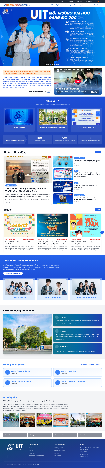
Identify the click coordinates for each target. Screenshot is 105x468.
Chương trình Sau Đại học (52, 297)
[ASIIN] (52, 36)
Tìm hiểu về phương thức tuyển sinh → (91, 364)
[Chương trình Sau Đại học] (52, 287)
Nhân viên (79, 1)
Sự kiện (31, 450)
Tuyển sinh (59, 5)
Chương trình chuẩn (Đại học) (21, 371)
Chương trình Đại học (19, 297)
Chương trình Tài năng (68, 371)
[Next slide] (103, 36)
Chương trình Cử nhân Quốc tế (21, 381)
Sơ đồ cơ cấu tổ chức (55, 127)
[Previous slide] (2, 36)
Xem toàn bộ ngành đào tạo (13, 273)
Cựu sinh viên (88, 1)
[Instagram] (17, 456)
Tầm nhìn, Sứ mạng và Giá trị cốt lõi (21, 127)
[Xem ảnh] (11, 420)
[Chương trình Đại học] (19, 287)
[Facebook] (9, 456)
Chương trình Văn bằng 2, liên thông (73, 381)
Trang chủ (62, 1)
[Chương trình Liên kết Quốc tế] (86, 287)
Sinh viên (71, 1)
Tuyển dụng (32, 453)
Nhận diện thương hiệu (88, 127)
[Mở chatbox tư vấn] (102, 232)
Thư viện (56, 453)
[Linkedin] (21, 456)
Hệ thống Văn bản (58, 448)
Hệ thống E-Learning (59, 450)
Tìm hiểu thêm (14, 373)
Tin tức (31, 448)
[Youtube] (13, 456)
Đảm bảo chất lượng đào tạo (36, 455)
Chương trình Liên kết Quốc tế (86, 297)
